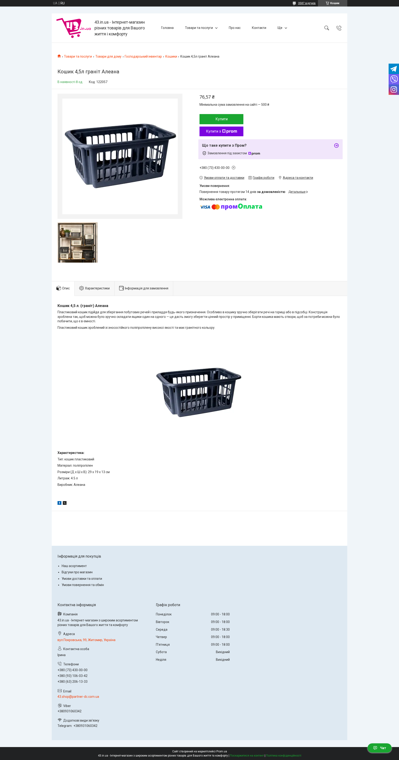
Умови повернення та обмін (83, 585)
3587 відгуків (307, 3)
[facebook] (59, 504)
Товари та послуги (199, 28)
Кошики (171, 56)
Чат (383, 748)
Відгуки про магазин (77, 572)
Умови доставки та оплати (82, 578)
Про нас (235, 28)
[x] (64, 504)
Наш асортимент (74, 566)
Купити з (213, 131)
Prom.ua (221, 751)
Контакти (259, 28)
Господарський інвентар (143, 56)
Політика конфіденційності (283, 755)
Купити (221, 119)
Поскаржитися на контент (247, 755)
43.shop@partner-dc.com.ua (78, 696)
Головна (167, 28)
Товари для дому (108, 56)
